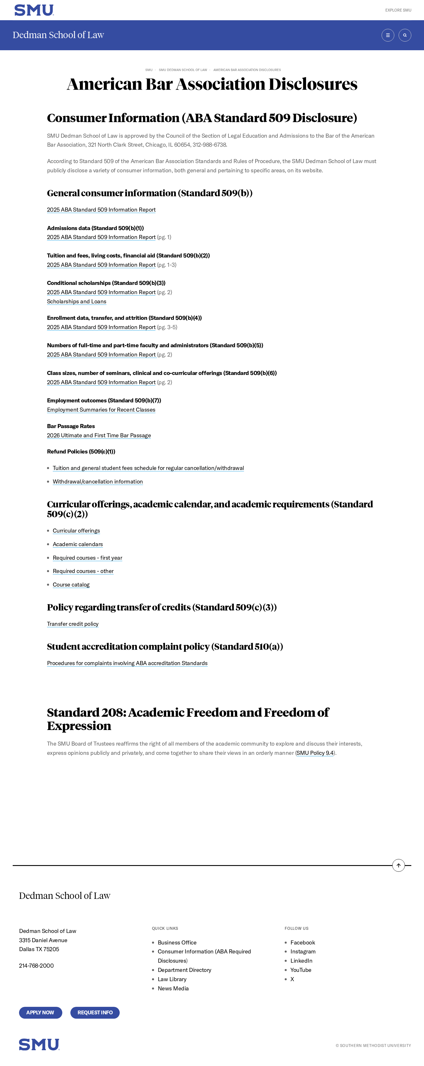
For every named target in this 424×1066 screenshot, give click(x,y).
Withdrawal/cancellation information (98, 481)
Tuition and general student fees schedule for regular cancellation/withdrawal (148, 467)
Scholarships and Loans (76, 301)
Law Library (172, 979)
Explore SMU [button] (398, 10)
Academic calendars (78, 544)
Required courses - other (83, 570)
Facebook (302, 942)
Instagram (303, 951)
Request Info (95, 1012)
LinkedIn (301, 960)
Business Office (177, 942)
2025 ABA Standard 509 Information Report (101, 209)
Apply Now (40, 1012)
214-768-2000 (36, 965)
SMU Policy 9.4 (315, 752)
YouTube (301, 969)
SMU (149, 70)
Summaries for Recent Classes (117, 409)
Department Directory (184, 969)
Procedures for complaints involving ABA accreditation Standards (127, 663)
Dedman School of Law (58, 35)
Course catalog (71, 584)
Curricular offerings (76, 530)
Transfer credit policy (73, 623)
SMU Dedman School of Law (183, 70)
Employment (63, 409)
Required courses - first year (87, 557)
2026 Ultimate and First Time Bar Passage (99, 435)
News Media (173, 988)
